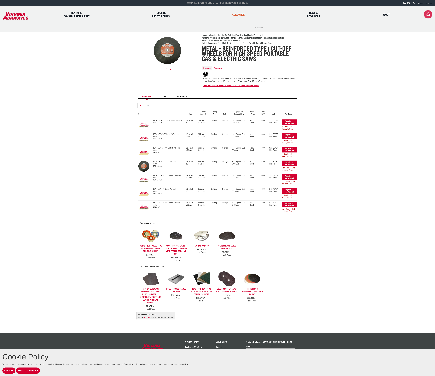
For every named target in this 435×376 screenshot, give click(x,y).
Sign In (421, 3)
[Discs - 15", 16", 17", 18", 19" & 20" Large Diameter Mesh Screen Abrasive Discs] (176, 236)
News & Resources (313, 14)
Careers (219, 347)
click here (147, 317)
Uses (163, 96)
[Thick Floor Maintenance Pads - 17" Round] (252, 279)
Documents (218, 68)
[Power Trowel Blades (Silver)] (176, 279)
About (386, 14)
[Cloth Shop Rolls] (201, 236)
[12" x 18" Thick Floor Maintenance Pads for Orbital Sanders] (201, 279)
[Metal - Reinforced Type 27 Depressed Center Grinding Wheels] (150, 236)
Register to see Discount (289, 122)
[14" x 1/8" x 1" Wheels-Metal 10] (144, 166)
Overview (207, 68)
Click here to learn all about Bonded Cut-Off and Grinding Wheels (231, 86)
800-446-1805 (409, 3)
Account (428, 3)
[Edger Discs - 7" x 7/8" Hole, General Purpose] (226, 279)
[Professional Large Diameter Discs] (226, 236)
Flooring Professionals (161, 14)
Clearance (238, 14)
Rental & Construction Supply (76, 14)
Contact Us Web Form (193, 347)
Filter (142, 105)
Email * (249, 347)
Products (146, 96)
